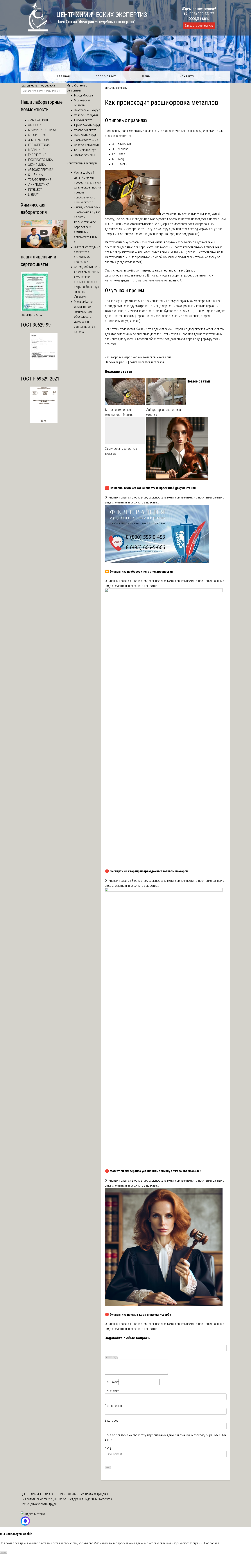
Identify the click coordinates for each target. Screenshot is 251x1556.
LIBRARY (33, 194)
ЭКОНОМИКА (37, 165)
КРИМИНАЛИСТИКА (42, 130)
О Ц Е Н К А (35, 175)
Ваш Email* (112, 1382)
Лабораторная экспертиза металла (163, 412)
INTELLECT (35, 189)
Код (115, 1358)
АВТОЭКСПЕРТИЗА (40, 170)
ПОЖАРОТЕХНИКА (40, 160)
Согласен (3, 1552)
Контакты (188, 76)
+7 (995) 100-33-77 (199, 13)
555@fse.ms (199, 18)
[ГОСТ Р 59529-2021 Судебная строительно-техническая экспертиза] (44, 422)
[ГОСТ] (44, 368)
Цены (146, 76)
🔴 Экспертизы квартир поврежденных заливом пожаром (146, 871)
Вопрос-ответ (105, 76)
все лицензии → (31, 315)
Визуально (109, 1358)
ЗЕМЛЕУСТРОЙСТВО (41, 140)
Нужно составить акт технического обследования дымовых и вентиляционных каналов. (85, 316)
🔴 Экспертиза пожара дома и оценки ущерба (138, 1314)
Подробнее (211, 1543)
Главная (63, 76)
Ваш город (112, 1420)
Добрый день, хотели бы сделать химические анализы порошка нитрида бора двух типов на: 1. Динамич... (87, 282)
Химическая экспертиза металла (121, 451)
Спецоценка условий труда (39, 1504)
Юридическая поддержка (38, 85)
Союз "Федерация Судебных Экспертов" (86, 1499)
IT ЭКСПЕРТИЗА (39, 145)
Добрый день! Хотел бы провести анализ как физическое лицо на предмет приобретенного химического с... (87, 187)
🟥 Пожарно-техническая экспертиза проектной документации (150, 488)
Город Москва (83, 95)
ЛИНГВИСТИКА (38, 184)
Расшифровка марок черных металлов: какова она (138, 357)
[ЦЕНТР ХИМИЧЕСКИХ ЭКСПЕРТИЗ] (34, 30)
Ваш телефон (113, 1406)
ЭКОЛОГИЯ (35, 125)
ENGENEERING (37, 155)
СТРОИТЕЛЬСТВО (39, 135)
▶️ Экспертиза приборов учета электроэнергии (139, 571)
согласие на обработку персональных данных (146, 1435)
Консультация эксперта (82, 163)
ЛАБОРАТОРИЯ (38, 120)
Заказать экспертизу (199, 25)
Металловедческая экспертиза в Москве (119, 412)
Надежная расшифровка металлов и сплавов (134, 362)
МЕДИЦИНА (36, 150)
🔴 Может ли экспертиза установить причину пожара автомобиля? (153, 1171)
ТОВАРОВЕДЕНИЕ (39, 179)
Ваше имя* (112, 1391)
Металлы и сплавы (116, 88)
